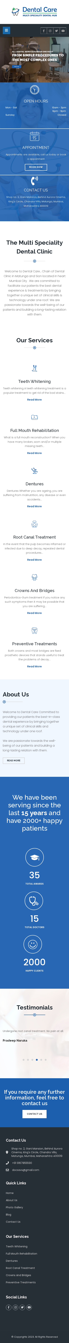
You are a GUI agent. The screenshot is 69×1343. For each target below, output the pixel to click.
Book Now (36, 167)
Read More (16, 66)
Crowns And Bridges (18, 1275)
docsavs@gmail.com (25, 1170)
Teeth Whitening (16, 1246)
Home (10, 1193)
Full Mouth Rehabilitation (21, 1253)
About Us (11, 1200)
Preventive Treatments (21, 1282)
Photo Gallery (14, 1207)
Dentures (12, 1261)
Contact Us (34, 1114)
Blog (8, 1214)
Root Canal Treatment (20, 1268)
